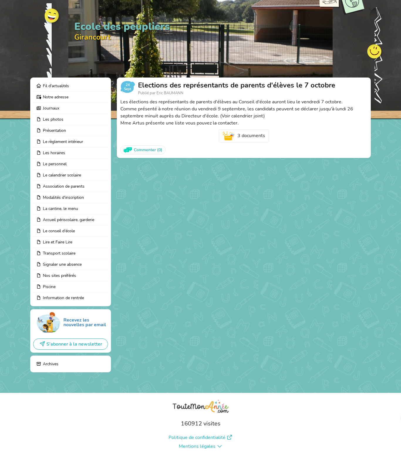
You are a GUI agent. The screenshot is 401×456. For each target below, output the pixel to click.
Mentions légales (197, 446)
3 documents (251, 135)
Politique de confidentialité (197, 437)
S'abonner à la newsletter (74, 344)
